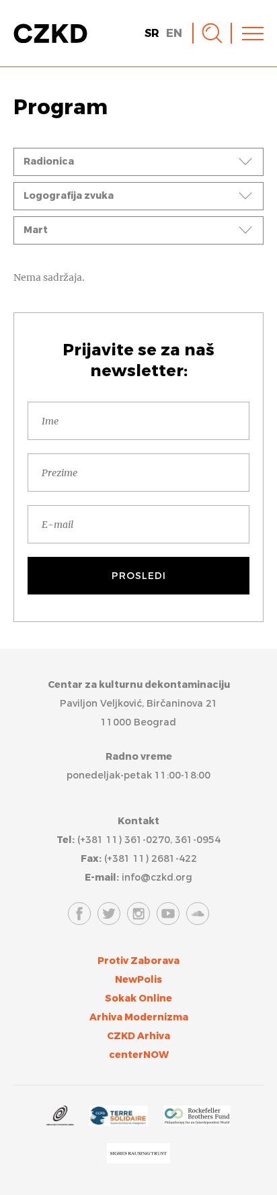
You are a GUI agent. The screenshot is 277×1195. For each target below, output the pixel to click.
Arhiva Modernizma (138, 1017)
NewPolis (138, 979)
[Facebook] (79, 913)
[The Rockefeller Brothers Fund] (197, 1118)
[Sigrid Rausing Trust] (138, 1155)
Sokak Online (138, 998)
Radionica (49, 161)
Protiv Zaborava (138, 961)
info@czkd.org (157, 877)
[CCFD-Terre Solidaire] (118, 1118)
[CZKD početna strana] (50, 34)
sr (152, 33)
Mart (36, 230)
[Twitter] (108, 913)
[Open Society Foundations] (59, 1118)
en (174, 33)
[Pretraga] (212, 33)
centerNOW (139, 1055)
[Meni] (253, 33)
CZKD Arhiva (138, 1036)
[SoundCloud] (197, 913)
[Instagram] (138, 913)
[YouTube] (168, 913)
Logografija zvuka (69, 195)
